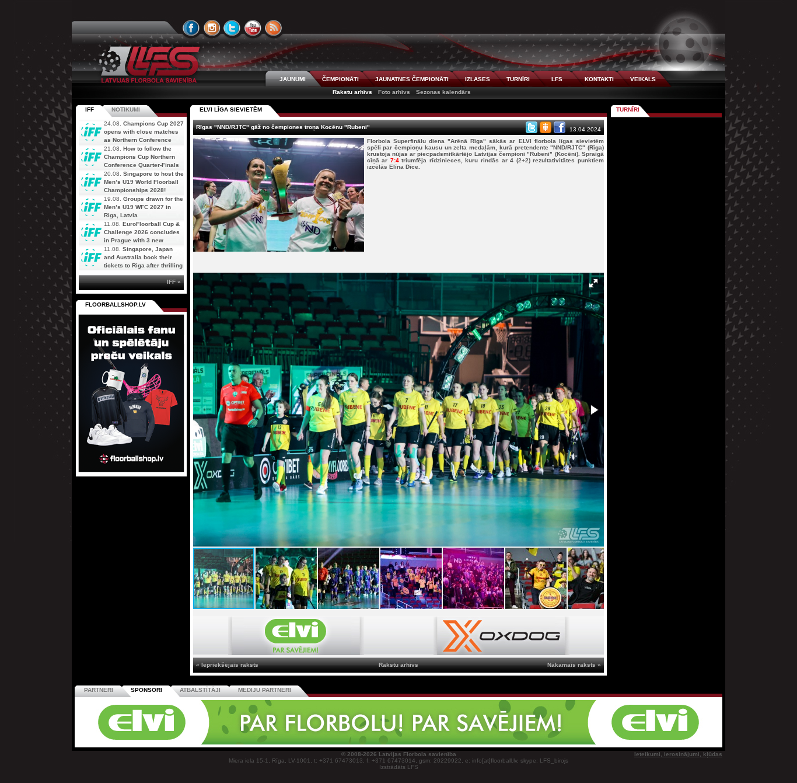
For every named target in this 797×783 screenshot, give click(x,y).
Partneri (98, 690)
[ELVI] (296, 653)
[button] (593, 283)
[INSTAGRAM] (212, 28)
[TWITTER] (232, 28)
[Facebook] (559, 127)
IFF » (174, 282)
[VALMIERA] (158, 742)
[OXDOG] (501, 653)
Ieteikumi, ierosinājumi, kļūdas (678, 754)
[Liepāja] (239, 742)
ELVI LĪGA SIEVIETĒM (231, 109)
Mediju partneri (264, 690)
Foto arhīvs (394, 92)
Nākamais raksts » (574, 665)
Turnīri (627, 109)
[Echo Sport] (641, 742)
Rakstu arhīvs (352, 92)
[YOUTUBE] (252, 28)
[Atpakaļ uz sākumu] (147, 64)
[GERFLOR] (319, 742)
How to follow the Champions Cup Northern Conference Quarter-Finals (141, 156)
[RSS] (273, 28)
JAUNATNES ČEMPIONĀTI (412, 79)
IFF (89, 109)
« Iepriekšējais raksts (227, 665)
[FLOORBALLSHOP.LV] (131, 472)
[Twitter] (531, 127)
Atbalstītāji (200, 690)
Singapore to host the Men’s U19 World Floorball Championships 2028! (144, 181)
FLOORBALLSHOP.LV (115, 304)
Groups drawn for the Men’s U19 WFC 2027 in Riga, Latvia (143, 207)
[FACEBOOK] (191, 28)
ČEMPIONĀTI (340, 79)
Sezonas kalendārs (443, 92)
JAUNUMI (292, 79)
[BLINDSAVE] (481, 742)
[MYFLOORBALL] (561, 742)
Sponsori (146, 690)
